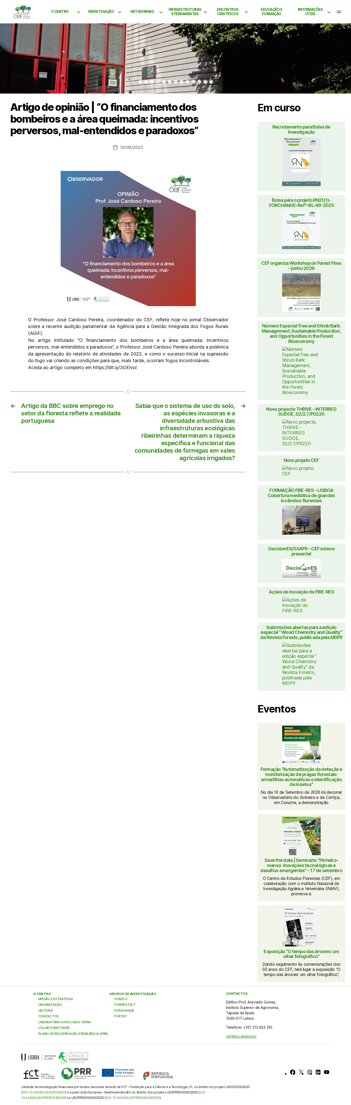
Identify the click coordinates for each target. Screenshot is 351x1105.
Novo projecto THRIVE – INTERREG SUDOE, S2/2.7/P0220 (301, 412)
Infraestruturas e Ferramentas (185, 11)
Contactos (48, 1016)
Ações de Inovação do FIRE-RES (301, 592)
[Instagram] (310, 1072)
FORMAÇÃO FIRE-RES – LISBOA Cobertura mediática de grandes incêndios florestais (301, 495)
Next (336, 58)
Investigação (101, 12)
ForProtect (125, 1004)
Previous (14, 58)
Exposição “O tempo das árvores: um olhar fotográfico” (301, 954)
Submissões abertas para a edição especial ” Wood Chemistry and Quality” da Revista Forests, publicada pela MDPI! (301, 632)
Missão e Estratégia (55, 999)
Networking (142, 12)
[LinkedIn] (318, 1072)
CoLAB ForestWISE (54, 1028)
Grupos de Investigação (132, 994)
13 (211, 82)
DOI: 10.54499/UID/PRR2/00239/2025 (133, 1098)
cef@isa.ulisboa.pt (241, 1036)
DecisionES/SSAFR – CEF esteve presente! (301, 551)
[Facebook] (293, 1072)
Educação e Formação (271, 11)
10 (193, 82)
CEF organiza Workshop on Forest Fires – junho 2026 (301, 266)
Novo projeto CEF (301, 460)
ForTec (120, 1016)
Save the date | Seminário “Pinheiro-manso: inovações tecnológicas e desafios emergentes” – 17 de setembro (301, 865)
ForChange (124, 1010)
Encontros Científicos (228, 11)
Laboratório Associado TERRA (64, 1022)
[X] (301, 1072)
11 (199, 82)
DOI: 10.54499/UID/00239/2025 (45, 1092)
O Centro (60, 12)
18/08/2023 (131, 147)
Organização (50, 1004)
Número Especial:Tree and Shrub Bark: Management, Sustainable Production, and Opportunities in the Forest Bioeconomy (301, 333)
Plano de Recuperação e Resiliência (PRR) (73, 1033)
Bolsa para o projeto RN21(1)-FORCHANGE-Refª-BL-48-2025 (301, 203)
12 (205, 82)
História (45, 1010)
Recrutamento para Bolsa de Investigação (301, 129)
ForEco (120, 999)
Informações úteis (310, 11)
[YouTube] (327, 1072)
